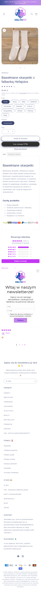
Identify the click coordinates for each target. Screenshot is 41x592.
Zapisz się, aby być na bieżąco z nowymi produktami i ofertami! (21, 315)
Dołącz (20, 320)
